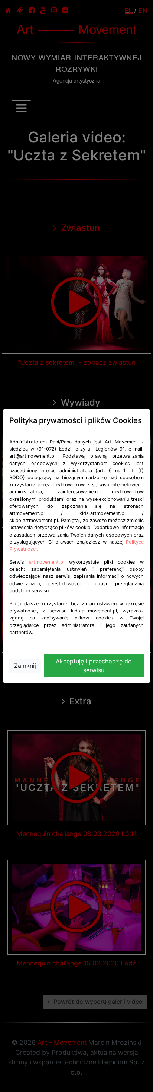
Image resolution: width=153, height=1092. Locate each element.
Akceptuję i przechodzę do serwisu (94, 665)
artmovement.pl (46, 562)
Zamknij (25, 665)
